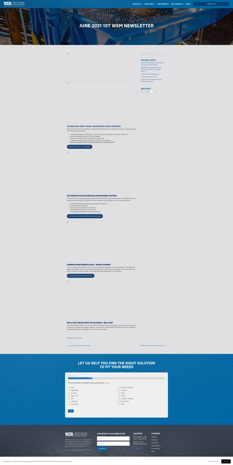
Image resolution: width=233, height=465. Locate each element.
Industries (149, 4)
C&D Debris (74, 390)
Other (123, 404)
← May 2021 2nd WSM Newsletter (78, 346)
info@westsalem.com (140, 444)
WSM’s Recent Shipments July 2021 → (153, 346)
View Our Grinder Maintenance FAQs (80, 276)
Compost (124, 390)
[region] (116, 461)
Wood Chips (75, 404)
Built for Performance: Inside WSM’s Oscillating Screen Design (152, 64)
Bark (72, 387)
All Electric (154, 443)
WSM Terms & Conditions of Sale (72, 450)
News (188, 4)
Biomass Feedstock (127, 387)
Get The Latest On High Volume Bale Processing (85, 216)
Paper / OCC (75, 396)
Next (70, 411)
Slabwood (74, 401)
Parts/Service (163, 4)
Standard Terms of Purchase (86, 450)
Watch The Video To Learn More (79, 147)
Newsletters (77, 338)
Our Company (176, 4)
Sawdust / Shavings (127, 399)
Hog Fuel (74, 393)
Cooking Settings (213, 461)
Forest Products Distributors (150, 74)
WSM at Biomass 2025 (148, 77)
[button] (142, 4)
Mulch (123, 393)
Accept (226, 461)
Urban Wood (125, 401)
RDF (72, 399)
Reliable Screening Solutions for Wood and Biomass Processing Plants (151, 69)
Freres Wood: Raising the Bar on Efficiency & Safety (151, 80)
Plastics (123, 396)
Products (137, 4)
